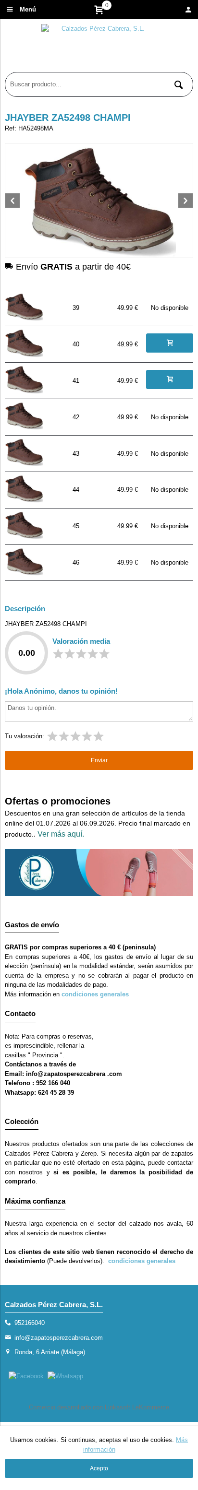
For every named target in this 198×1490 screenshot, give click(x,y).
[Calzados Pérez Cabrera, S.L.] (99, 48)
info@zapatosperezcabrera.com (58, 1337)
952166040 (29, 1322)
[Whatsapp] (65, 1376)
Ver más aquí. (60, 834)
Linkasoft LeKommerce (137, 1407)
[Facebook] (26, 1376)
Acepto (99, 1468)
